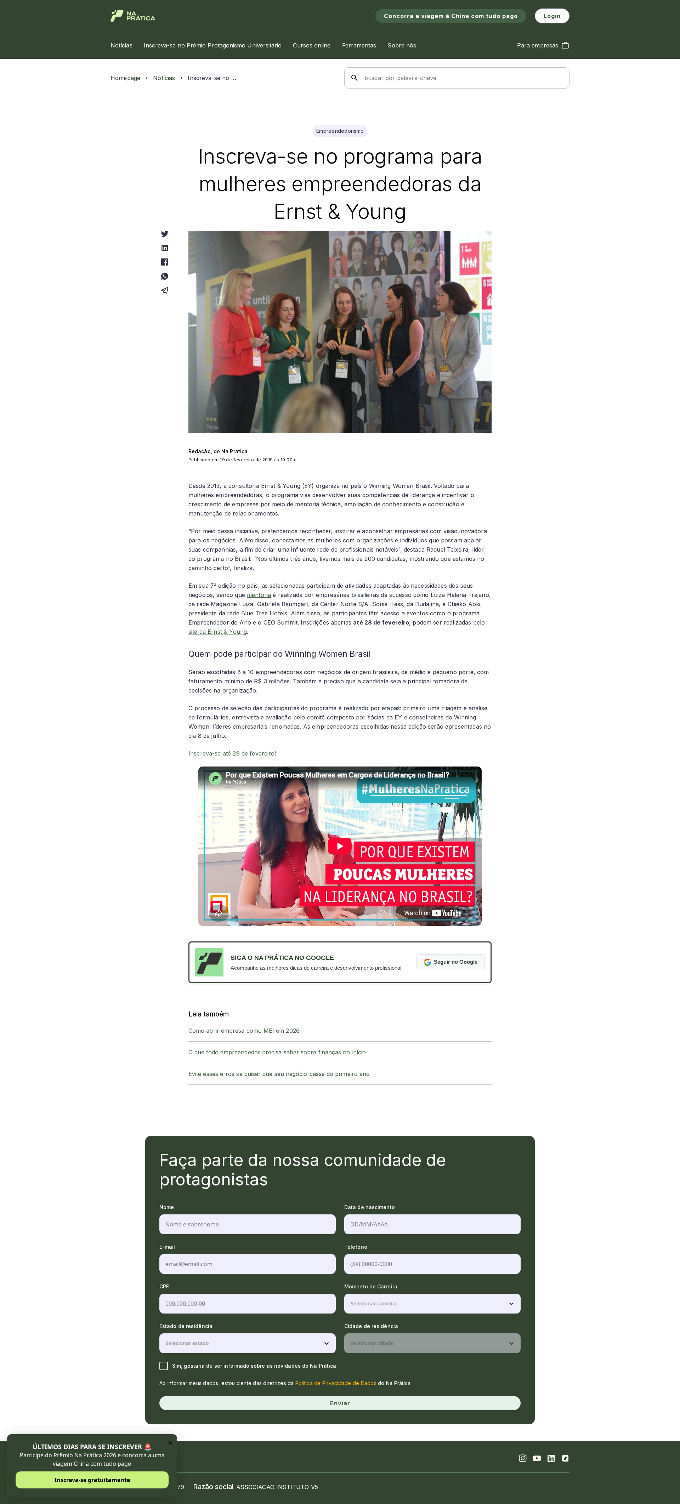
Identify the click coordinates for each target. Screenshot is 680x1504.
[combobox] (351, 1303)
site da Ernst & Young (217, 631)
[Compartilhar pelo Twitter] (164, 233)
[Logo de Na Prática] (132, 16)
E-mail (167, 1247)
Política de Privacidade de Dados (335, 1383)
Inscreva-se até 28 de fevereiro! (232, 753)
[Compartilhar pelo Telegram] (164, 290)
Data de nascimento (369, 1207)
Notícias (164, 77)
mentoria (259, 594)
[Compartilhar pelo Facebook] (164, 262)
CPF (164, 1286)
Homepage (125, 77)
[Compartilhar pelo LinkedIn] (164, 248)
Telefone (355, 1247)
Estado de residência (185, 1326)
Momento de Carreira (370, 1286)
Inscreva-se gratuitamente (92, 1480)
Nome (166, 1207)
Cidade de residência (371, 1326)
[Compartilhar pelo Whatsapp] (164, 276)
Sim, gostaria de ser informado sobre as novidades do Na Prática (254, 1366)
